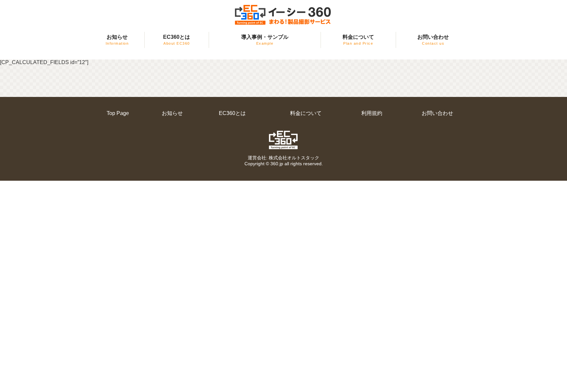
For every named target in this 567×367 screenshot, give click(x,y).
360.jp (276, 163)
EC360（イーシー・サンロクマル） (283, 15)
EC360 (283, 140)
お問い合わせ (433, 39)
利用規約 (371, 113)
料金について (358, 39)
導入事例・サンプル (264, 39)
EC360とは (176, 39)
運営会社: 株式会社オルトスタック (283, 157)
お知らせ (117, 39)
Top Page (118, 113)
